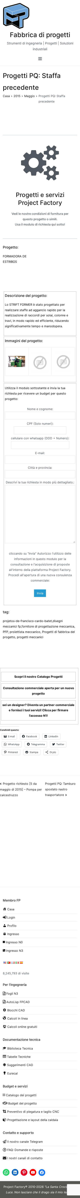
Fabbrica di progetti (40, 35)
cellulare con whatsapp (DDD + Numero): (40, 438)
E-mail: (40, 453)
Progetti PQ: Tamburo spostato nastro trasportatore (60, 789)
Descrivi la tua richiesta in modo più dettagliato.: (40, 482)
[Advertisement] (40, 845)
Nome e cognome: (40, 409)
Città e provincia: (40, 467)
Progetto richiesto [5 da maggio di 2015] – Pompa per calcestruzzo (21, 789)
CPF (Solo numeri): (40, 423)
